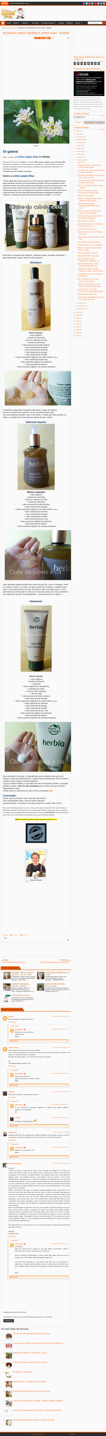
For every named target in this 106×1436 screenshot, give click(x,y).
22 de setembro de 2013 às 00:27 (59, 1117)
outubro (80, 303)
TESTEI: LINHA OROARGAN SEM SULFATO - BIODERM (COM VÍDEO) (37, 1410)
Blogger (72, 1434)
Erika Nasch (15, 935)
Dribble (98, 3)
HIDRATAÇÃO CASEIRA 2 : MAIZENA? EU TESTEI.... (30, 1353)
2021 (78, 333)
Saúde (15, 23)
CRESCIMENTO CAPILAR (86, 221)
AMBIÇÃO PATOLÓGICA (85, 196)
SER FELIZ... (81, 162)
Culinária (61, 23)
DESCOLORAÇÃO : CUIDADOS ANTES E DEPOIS (29, 1382)
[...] (26, 980)
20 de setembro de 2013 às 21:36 (59, 1029)
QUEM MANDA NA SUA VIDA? (87, 294)
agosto (80, 157)
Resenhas (35, 23)
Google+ (89, 3)
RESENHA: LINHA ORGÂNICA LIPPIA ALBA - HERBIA (36, 33)
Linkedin (92, 3)
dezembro (81, 309)
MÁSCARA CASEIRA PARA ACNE (88, 256)
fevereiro (81, 139)
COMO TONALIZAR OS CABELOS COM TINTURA (30, 1362)
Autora (8, 23)
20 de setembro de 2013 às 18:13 (61, 1016)
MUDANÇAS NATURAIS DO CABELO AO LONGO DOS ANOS (34, 1420)
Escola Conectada (14, 1163)
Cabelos (25, 23)
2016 (78, 318)
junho (80, 151)
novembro (81, 306)
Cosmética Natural (47, 23)
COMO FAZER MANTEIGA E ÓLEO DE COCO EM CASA (31, 1391)
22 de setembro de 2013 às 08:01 (61, 1132)
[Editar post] (67, 940)
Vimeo (101, 3)
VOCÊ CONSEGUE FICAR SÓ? (87, 253)
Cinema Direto (13, 1047)
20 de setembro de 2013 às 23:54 (59, 1073)
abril (79, 145)
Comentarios (89, 122)
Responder (12, 1022)
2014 (78, 312)
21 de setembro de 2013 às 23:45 (61, 1091)
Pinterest (95, 3)
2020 (78, 330)
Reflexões (69, 23)
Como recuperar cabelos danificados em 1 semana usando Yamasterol (38, 1343)
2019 (78, 327)
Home (3, 23)
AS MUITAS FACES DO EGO (86, 229)
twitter (86, 3)
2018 (78, 324)
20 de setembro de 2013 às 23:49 (61, 1047)
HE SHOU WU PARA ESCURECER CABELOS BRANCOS (31, 1334)
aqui (55, 819)
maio (79, 148)
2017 (78, 321)
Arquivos (99, 122)
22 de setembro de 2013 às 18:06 (61, 1163)
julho (79, 154)
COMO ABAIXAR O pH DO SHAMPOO (89, 245)
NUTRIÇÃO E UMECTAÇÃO (22, 1372)
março (80, 142)
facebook (84, 3)
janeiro (80, 137)
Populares (78, 122)
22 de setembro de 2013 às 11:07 (60, 1147)
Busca (104, 22)
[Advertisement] (20, 54)
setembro (81, 160)
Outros (77, 23)
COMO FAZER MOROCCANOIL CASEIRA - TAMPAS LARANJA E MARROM (38, 1401)
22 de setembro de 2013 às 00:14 (59, 1104)
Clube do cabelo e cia (37, 1434)
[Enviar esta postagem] (5, 938)
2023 (78, 335)
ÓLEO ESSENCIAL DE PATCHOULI (89, 242)
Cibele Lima (12, 1132)
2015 (78, 315)
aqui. (50, 791)
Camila (10, 1016)
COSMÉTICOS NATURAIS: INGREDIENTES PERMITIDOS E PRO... (88, 206)
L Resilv (11, 1092)
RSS (104, 3)
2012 (78, 131)
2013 (78, 134)
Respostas (14, 1026)
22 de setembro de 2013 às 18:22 (59, 1243)
